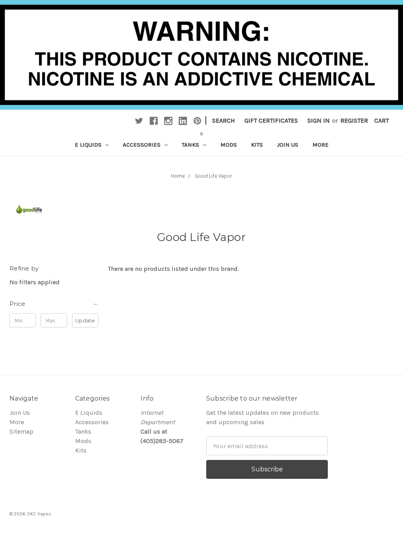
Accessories (142, 144)
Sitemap (21, 431)
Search (223, 120)
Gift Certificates (271, 120)
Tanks (191, 144)
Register (354, 120)
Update (85, 320)
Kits (257, 144)
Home (178, 176)
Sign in (318, 120)
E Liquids (89, 144)
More (320, 144)
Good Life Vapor (213, 176)
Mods (228, 144)
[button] (53, 304)
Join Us (287, 144)
